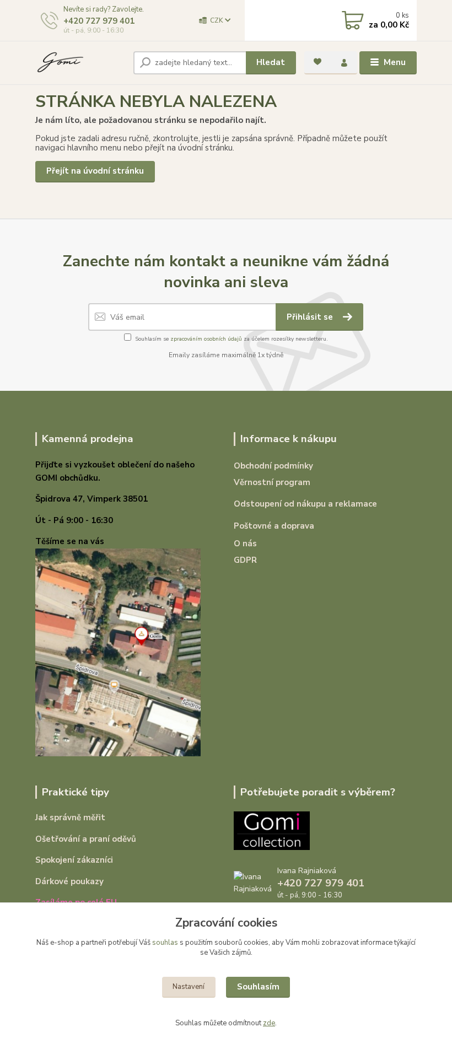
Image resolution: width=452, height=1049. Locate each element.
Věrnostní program (272, 482)
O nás (245, 543)
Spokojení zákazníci (74, 859)
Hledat (270, 62)
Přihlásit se (311, 316)
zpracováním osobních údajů (206, 339)
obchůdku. (80, 477)
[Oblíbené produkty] (317, 61)
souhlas (165, 943)
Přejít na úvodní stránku (95, 170)
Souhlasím (258, 986)
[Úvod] (80, 62)
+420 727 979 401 (98, 20)
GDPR (245, 560)
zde (269, 1023)
